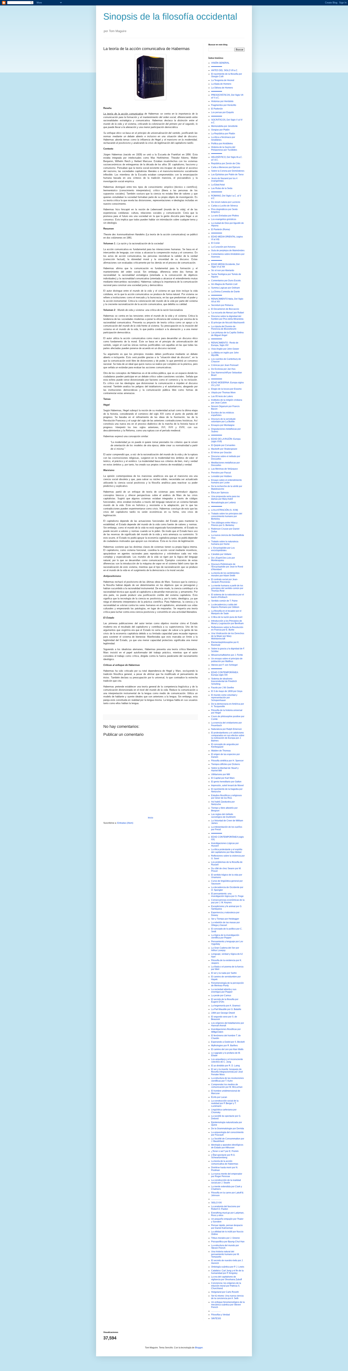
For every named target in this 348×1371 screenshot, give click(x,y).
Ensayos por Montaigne (223, 425)
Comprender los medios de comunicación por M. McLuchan (227, 1085)
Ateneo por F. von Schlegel (224, 665)
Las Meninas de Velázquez (224, 469)
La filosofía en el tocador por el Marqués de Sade (226, 612)
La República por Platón (223, 133)
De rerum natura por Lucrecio (225, 202)
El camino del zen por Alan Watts (227, 1049)
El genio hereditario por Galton (226, 781)
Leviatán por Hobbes (221, 476)
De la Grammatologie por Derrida (227, 1128)
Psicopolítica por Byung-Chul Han (228, 1241)
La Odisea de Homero (222, 87)
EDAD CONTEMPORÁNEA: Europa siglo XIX (225, 673)
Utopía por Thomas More (223, 392)
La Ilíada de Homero (221, 84)
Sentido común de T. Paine (224, 601)
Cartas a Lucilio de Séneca (224, 205)
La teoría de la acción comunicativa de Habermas (224, 1162)
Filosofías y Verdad (220, 1314)
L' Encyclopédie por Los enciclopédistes (223, 549)
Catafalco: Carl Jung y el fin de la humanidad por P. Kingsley (227, 1271)
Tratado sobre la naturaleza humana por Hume (224, 542)
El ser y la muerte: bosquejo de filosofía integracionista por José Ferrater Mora (227, 1072)
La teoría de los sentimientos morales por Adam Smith (225, 574)
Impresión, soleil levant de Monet (227, 785)
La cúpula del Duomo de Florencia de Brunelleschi (223, 327)
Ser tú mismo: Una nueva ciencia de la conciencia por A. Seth (227, 1297)
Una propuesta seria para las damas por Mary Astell (225, 497)
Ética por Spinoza (220, 492)
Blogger (199, 1347)
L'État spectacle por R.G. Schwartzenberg (223, 1156)
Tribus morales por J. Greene (225, 1238)
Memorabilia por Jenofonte (224, 126)
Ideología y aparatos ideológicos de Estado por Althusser (227, 1146)
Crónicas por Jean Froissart (224, 365)
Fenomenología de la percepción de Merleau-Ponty (227, 984)
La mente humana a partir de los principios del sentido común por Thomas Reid (227, 588)
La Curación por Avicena (223, 247)
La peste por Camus (221, 995)
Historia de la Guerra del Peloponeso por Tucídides (224, 148)
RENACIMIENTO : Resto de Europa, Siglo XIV (224, 344)
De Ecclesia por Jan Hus (223, 369)
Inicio (150, 817)
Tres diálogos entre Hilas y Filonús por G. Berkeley (224, 523)
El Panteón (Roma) (220, 229)
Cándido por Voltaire (221, 554)
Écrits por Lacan (219, 1097)
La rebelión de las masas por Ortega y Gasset (225, 923)
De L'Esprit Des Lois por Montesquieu (223, 559)
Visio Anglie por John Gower (225, 349)
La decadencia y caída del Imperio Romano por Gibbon (225, 605)
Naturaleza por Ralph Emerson (226, 729)
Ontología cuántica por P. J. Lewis (227, 1267)
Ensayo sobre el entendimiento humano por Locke (226, 481)
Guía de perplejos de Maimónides (228, 250)
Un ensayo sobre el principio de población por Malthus (227, 659)
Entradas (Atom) (125, 823)
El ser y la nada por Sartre (224, 973)
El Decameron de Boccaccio (225, 309)
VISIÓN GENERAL (220, 63)
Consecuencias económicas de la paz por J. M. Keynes (228, 901)
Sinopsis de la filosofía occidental (170, 16)
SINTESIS (216, 1318)
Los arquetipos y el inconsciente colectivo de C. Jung (227, 1060)
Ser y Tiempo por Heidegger (225, 919)
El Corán (215, 243)
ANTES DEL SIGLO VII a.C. (224, 70)
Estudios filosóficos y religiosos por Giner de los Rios (226, 796)
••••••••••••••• (216, 66)
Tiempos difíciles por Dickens (225, 764)
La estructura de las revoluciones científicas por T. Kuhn (227, 1079)
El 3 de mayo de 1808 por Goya (226, 691)
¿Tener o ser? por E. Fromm (225, 1151)
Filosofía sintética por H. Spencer (227, 760)
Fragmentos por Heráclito (223, 105)
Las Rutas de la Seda (221, 188)
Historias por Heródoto (222, 101)
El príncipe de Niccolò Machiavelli (228, 322)
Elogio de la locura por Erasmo (226, 389)
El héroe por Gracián (221, 452)
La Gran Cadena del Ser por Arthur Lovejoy (225, 949)
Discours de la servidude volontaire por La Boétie (223, 420)
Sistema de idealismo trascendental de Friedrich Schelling (224, 681)
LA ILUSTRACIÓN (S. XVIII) (224, 510)
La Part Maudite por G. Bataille (226, 1009)
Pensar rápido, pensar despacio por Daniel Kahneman (227, 1226)
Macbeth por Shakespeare (224, 449)
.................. (216, 1199)
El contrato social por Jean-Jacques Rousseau (224, 580)
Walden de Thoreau (221, 750)
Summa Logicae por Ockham (225, 288)
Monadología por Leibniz (223, 502)
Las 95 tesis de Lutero (222, 396)
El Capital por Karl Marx (223, 778)
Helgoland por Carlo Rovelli (225, 1292)
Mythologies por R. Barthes (224, 1045)
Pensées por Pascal (221, 472)
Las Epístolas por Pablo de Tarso (227, 174)
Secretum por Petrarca (222, 305)
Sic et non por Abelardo (222, 270)
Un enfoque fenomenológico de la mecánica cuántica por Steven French (228, 1305)
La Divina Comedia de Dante (225, 291)
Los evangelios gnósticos (223, 219)
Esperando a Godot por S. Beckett (228, 1042)
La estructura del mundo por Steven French (225, 1246)
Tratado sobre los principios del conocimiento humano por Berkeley (226, 516)
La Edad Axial (218, 184)
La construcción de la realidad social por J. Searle (226, 1181)
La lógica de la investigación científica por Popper (225, 936)
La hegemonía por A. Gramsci (225, 1005)
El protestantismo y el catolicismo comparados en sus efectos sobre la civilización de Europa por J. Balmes (227, 736)
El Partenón (217, 108)
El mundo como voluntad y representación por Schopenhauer (224, 698)
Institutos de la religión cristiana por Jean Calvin (226, 401)
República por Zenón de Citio (225, 163)
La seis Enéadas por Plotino (225, 215)
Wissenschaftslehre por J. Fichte (227, 655)
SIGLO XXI (216, 1202)
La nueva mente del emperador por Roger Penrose (226, 1175)
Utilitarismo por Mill (220, 774)
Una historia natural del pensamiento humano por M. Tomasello (225, 1254)
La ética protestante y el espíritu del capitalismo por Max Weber (226, 850)
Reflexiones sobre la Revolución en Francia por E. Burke (227, 628)
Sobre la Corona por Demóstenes (227, 171)
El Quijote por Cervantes (223, 445)
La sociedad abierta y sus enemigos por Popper (223, 990)
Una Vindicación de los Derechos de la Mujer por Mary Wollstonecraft (227, 636)
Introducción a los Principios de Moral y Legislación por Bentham (227, 622)
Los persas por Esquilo (222, 112)
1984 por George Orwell (223, 1013)
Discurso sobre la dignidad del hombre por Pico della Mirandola (227, 317)
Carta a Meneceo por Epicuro (225, 167)
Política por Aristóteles (222, 143)
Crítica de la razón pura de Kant (226, 617)
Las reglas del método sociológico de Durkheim (223, 815)
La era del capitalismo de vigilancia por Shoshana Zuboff (226, 1278)
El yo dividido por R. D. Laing (225, 1065)
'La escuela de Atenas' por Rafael (227, 312)
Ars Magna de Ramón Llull (224, 284)
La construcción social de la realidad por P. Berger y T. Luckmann (225, 1103)
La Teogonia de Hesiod (222, 80)
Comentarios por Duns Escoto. (226, 280)
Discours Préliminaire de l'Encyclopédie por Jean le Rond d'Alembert (227, 567)
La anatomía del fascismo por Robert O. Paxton (225, 1207)
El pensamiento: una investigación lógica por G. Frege (227, 894)
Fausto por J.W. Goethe (222, 687)
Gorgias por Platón (220, 129)
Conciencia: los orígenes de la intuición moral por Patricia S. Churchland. (226, 1286)
